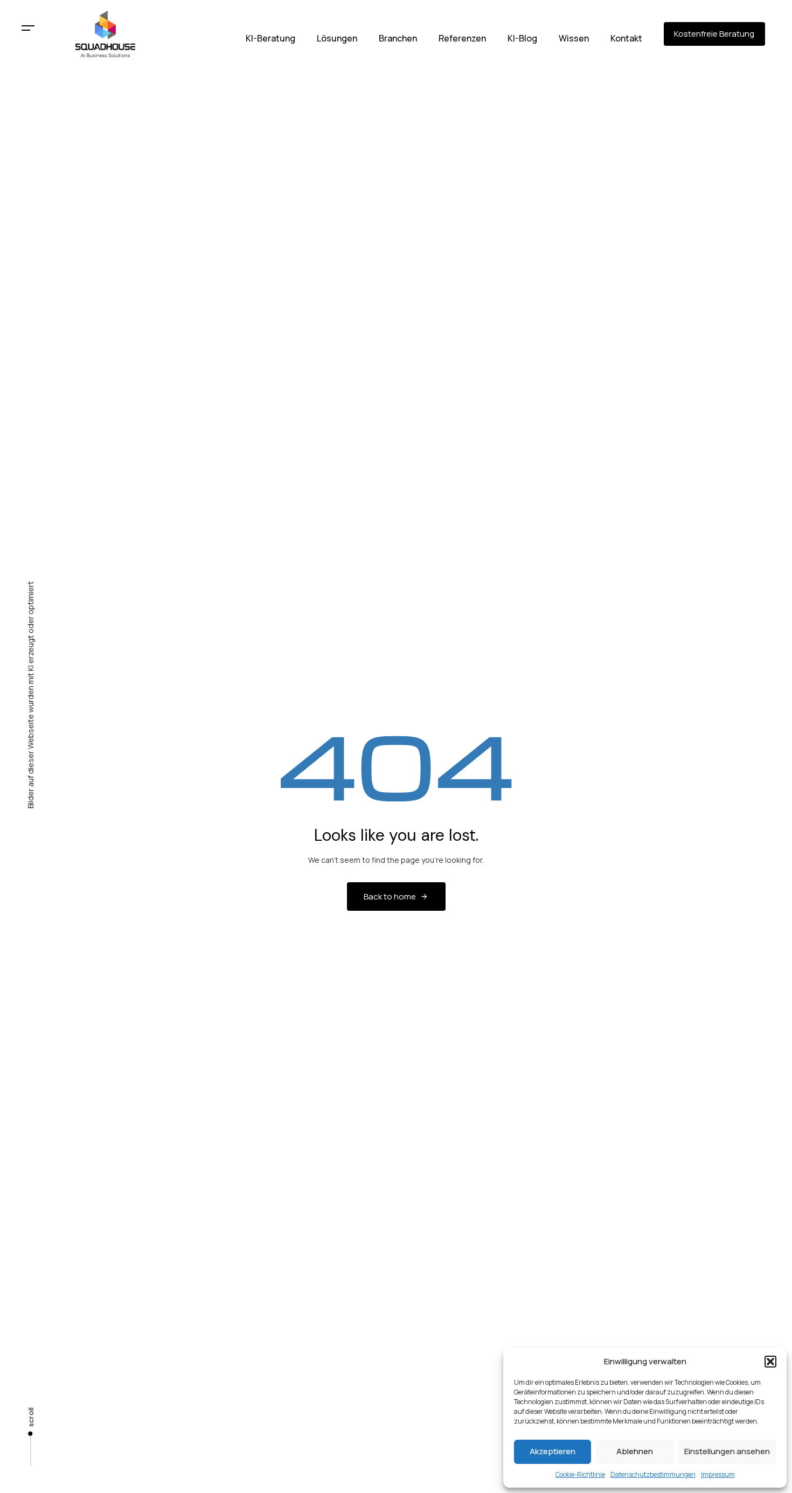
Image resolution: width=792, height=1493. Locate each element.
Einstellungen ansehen (727, 1451)
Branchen (398, 38)
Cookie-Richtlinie (580, 1474)
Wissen (574, 38)
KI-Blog (522, 38)
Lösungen (337, 38)
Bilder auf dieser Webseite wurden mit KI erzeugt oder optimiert (31, 694)
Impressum (718, 1474)
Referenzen (462, 38)
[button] (770, 1361)
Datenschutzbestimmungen (653, 1474)
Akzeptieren (552, 1451)
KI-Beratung (270, 38)
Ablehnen (634, 1451)
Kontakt (626, 38)
